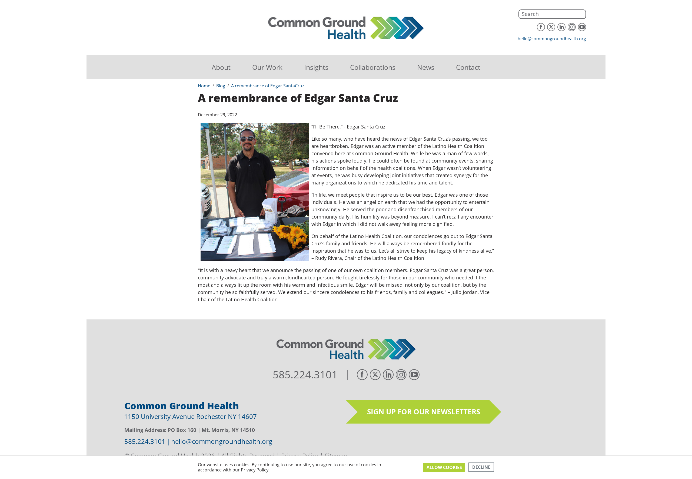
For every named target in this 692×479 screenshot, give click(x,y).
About (221, 67)
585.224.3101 (305, 374)
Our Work (267, 67)
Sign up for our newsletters (423, 412)
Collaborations (372, 67)
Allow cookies (444, 467)
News (425, 67)
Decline (481, 467)
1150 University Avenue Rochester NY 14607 (190, 416)
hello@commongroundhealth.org (552, 39)
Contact (468, 67)
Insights (316, 67)
